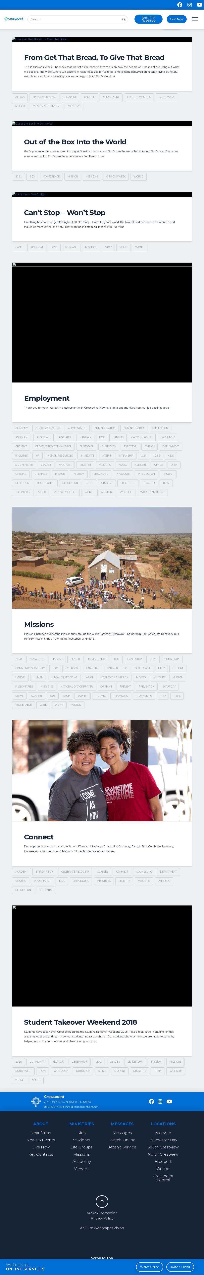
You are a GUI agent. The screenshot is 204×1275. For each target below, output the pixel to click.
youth (36, 1080)
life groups (81, 881)
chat (153, 659)
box (32, 176)
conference (51, 176)
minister (85, 465)
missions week (116, 176)
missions (74, 106)
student (107, 483)
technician (22, 492)
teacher (149, 483)
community (171, 659)
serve (19, 696)
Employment (47, 398)
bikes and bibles (43, 97)
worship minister (152, 492)
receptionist (45, 483)
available (65, 437)
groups (20, 881)
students (45, 890)
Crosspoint (111, 97)
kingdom (37, 247)
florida (58, 1062)
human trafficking (64, 677)
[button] (195, 19)
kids (171, 456)
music (123, 465)
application (160, 428)
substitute (128, 483)
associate (43, 437)
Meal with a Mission (114, 677)
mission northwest (46, 106)
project (168, 474)
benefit (75, 659)
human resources (60, 456)
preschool (100, 474)
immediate (87, 456)
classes (102, 872)
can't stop (134, 659)
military (159, 677)
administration (105, 428)
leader (46, 465)
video (123, 247)
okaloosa (61, 1071)
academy (21, 428)
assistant (22, 437)
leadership (135, 1062)
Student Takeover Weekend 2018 (80, 1022)
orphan (106, 687)
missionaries (24, 687)
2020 (18, 659)
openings (40, 474)
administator (77, 428)
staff (89, 483)
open (174, 465)
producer (123, 474)
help (161, 668)
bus (116, 659)
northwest (23, 1071)
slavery (36, 696)
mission (73, 176)
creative (21, 446)
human (38, 677)
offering (164, 881)
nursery (140, 465)
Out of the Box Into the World (75, 142)
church (89, 97)
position (78, 474)
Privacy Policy (102, 1218)
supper (82, 696)
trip (163, 696)
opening (20, 474)
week (43, 705)
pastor (60, 474)
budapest (69, 97)
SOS (52, 696)
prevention (146, 687)
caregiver (167, 437)
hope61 (20, 677)
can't (19, 247)
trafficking (144, 696)
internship (126, 456)
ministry (124, 881)
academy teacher (48, 428)
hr (37, 456)
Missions (38, 624)
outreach (83, 1071)
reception (22, 483)
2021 (18, 176)
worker (106, 492)
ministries (104, 881)
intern (106, 456)
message (71, 247)
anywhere (37, 659)
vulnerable (23, 705)
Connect (38, 837)
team (166, 483)
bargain (85, 437)
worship (126, 492)
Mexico (20, 106)
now (42, 1071)
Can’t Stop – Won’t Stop (64, 212)
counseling (144, 872)
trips (177, 696)
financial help (117, 668)
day (55, 668)
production (146, 474)
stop (108, 247)
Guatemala (166, 97)
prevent (125, 687)
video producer (65, 492)
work (88, 492)
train (158, 1071)
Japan (89, 677)
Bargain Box (44, 872)
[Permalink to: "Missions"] (102, 558)
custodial (86, 446)
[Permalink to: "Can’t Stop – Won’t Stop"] (102, 194)
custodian (109, 446)
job (143, 456)
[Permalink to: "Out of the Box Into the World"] (102, 123)
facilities (21, 456)
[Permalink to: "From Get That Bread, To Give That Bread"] (102, 39)
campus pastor (141, 437)
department (168, 872)
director (130, 446)
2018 (18, 1062)
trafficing (121, 696)
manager (65, 465)
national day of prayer (77, 687)
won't (139, 247)
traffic (100, 696)
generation (79, 1062)
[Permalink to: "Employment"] (102, 322)
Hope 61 (178, 668)
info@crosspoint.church (81, 1107)
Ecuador (72, 668)
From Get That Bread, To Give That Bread (94, 57)
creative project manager (53, 446)
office (158, 465)
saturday (169, 687)
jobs (157, 456)
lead (98, 1062)
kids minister (24, 465)
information (42, 881)
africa (20, 97)
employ (149, 446)
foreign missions (139, 97)
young (19, 1080)
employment (170, 446)
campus (118, 437)
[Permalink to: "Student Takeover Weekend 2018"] (102, 956)
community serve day (30, 668)
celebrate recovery (75, 872)
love (54, 247)
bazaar (57, 659)
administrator (134, 428)
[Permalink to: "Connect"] (102, 770)
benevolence (97, 659)
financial (92, 668)
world (138, 176)
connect (122, 872)
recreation (70, 483)
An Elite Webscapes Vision (102, 1228)
